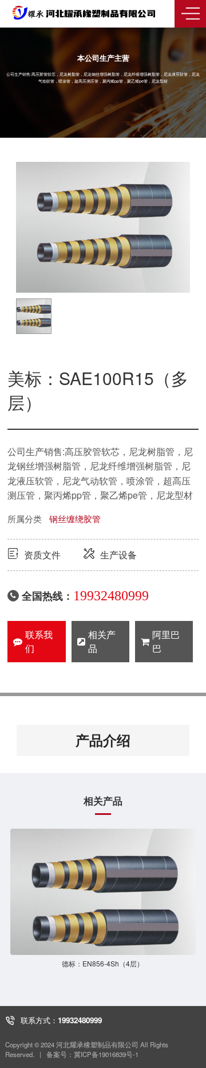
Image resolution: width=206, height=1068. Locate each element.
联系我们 (39, 641)
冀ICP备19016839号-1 (106, 1054)
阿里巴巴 (166, 641)
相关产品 (102, 641)
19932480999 (111, 595)
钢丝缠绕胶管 (75, 518)
